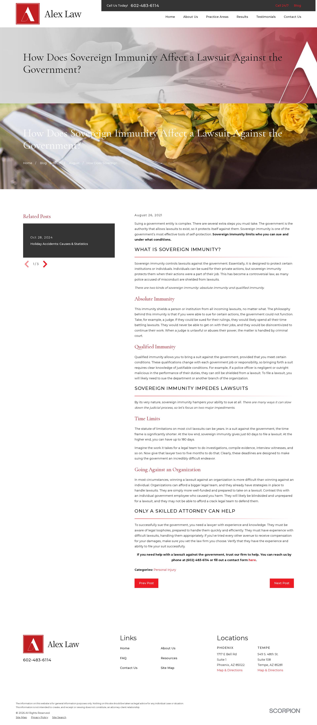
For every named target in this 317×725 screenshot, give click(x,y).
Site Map (167, 668)
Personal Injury (165, 570)
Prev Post (146, 583)
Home (125, 648)
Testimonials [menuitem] (266, 17)
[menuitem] (21, 717)
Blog (297, 5)
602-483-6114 (145, 6)
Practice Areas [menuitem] (217, 17)
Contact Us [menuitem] (292, 17)
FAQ (123, 658)
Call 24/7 (282, 5)
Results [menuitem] (242, 17)
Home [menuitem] (170, 17)
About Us (168, 648)
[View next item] (45, 264)
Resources (169, 658)
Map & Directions (230, 670)
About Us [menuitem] (190, 17)
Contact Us (128, 668)
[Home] (49, 13)
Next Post (281, 583)
